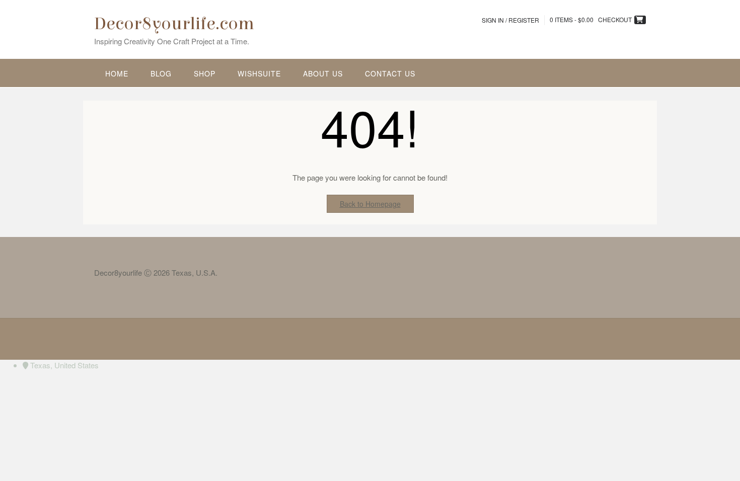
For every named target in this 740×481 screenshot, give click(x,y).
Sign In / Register (510, 20)
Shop (204, 73)
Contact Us (390, 73)
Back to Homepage (370, 204)
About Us (323, 73)
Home (116, 73)
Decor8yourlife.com (174, 23)
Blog (161, 73)
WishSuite (259, 73)
